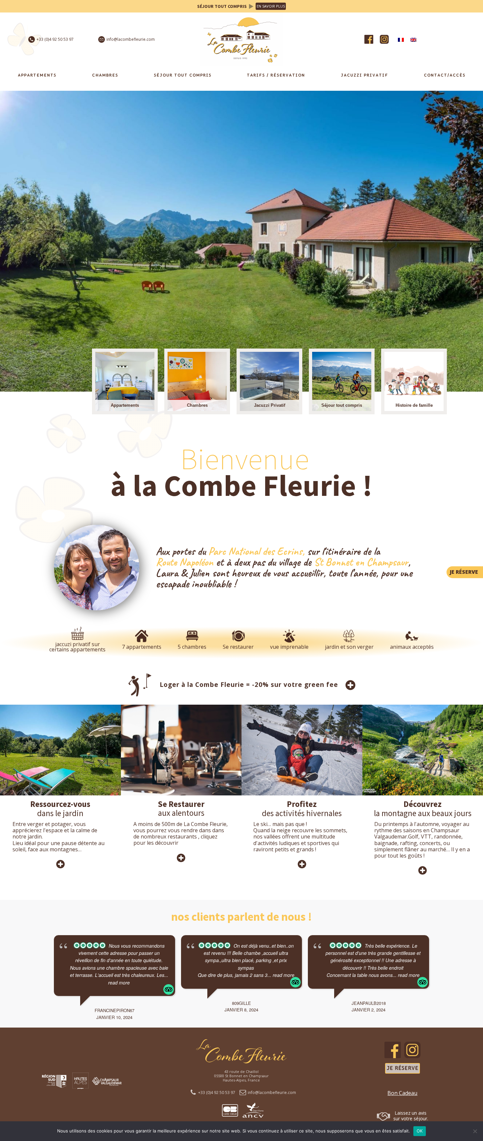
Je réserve (402, 1068)
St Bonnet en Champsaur (361, 562)
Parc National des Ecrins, (256, 551)
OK (420, 1130)
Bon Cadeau (402, 1093)
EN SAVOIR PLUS (271, 6)
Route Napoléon (184, 562)
